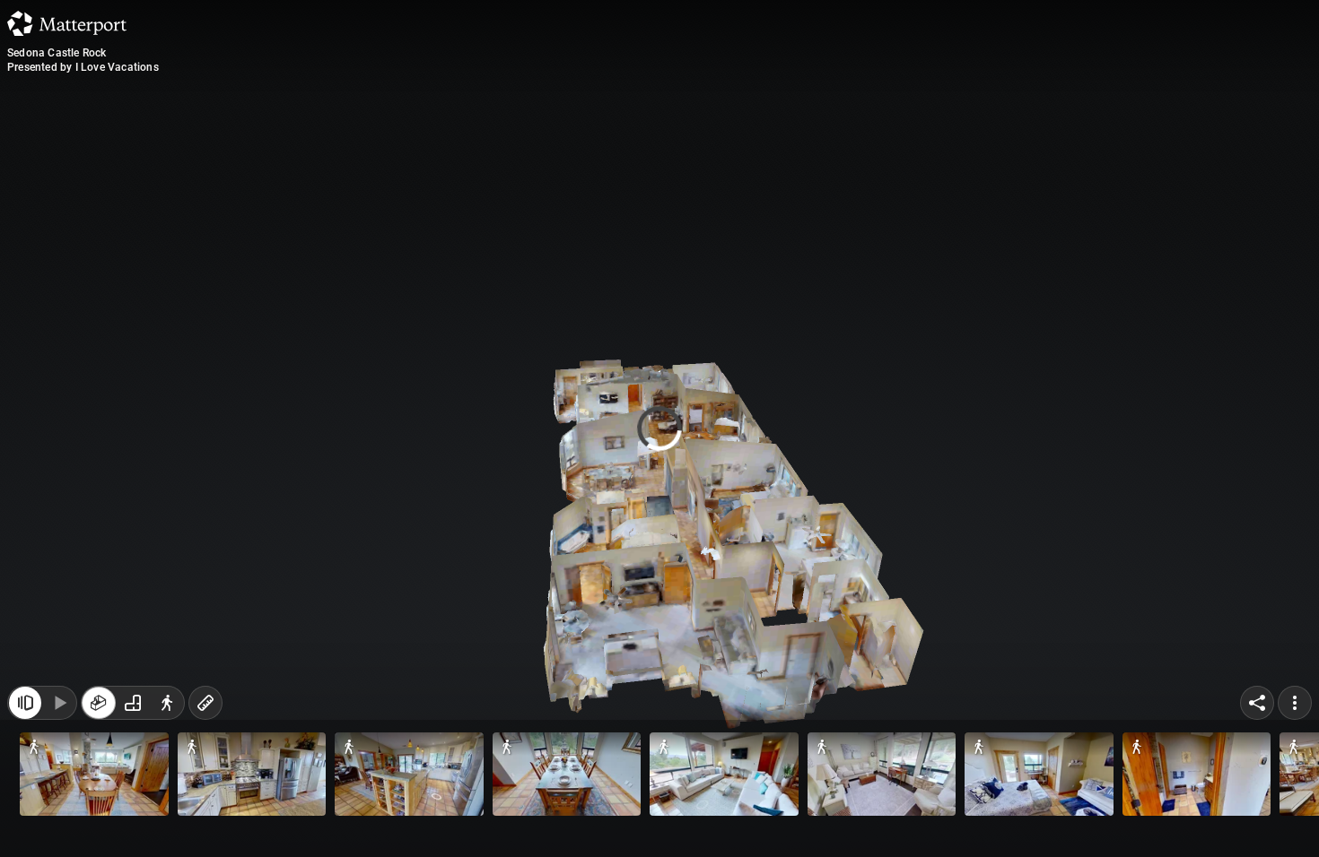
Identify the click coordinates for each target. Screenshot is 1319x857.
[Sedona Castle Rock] (659, 428)
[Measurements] (205, 819)
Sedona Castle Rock (57, 53)
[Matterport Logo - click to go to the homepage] (67, 23)
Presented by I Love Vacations (83, 67)
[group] (133, 819)
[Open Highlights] (25, 819)
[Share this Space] (1257, 819)
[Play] (59, 819)
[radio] (99, 819)
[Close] (878, 155)
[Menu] (1295, 819)
